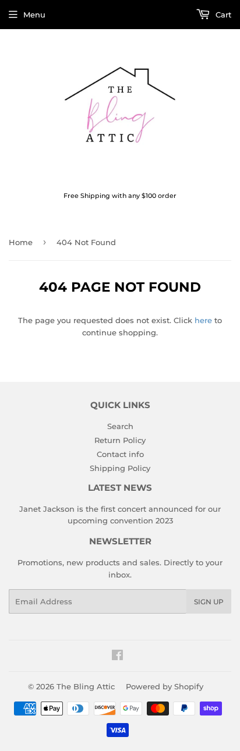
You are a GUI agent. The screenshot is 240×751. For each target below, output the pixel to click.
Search (120, 426)
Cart (222, 14)
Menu (34, 14)
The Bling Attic (86, 686)
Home (21, 242)
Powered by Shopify (164, 686)
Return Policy (120, 440)
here (203, 320)
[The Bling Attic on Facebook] (117, 656)
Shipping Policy (120, 468)
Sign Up (209, 601)
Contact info (120, 454)
